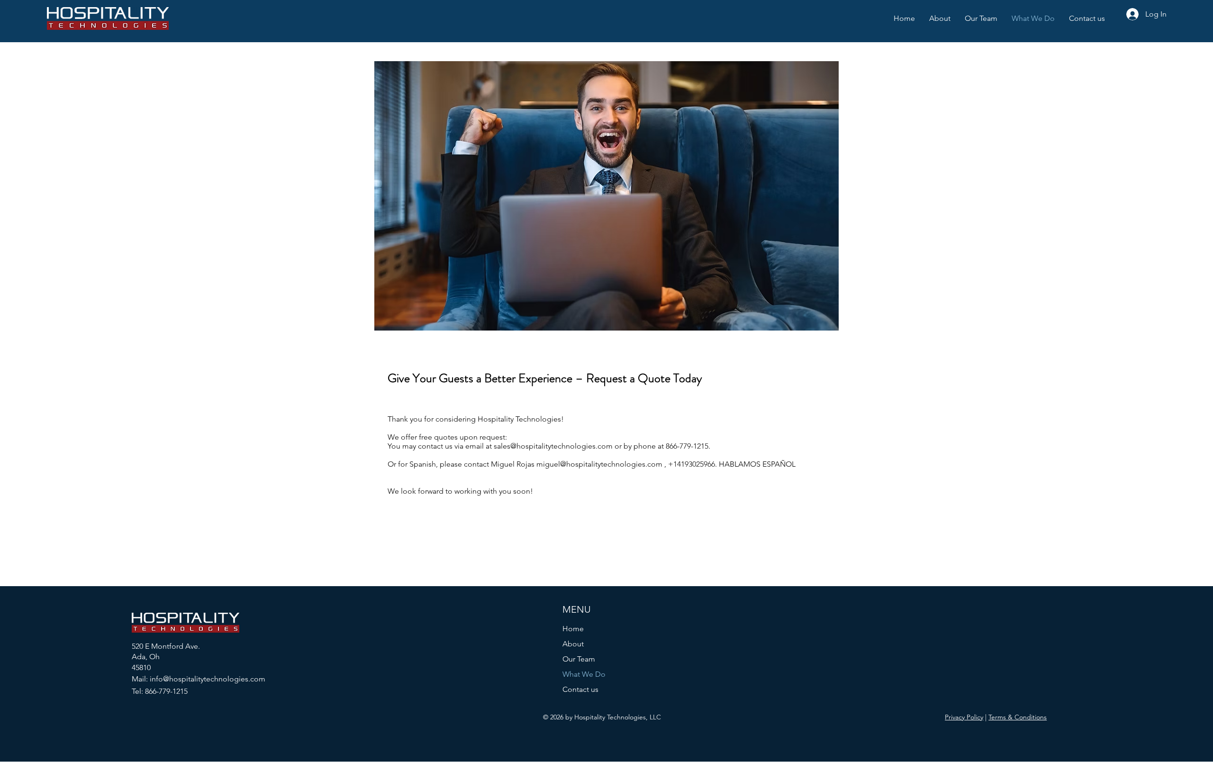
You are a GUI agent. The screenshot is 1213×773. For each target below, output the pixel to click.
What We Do (584, 674)
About (573, 643)
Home (573, 628)
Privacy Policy (964, 717)
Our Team (578, 658)
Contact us (580, 689)
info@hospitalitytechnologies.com (207, 678)
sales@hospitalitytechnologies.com (553, 446)
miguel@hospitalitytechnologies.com (599, 464)
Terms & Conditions (1017, 717)
